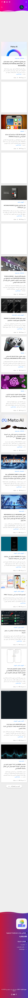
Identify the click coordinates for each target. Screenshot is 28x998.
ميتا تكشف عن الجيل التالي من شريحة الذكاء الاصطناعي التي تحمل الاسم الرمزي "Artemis (14, 436)
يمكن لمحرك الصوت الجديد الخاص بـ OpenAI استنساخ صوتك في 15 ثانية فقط (15, 396)
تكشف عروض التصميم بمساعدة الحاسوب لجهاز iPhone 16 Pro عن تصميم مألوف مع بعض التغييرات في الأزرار (15, 672)
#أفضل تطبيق (21, 627)
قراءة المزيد (18, 74)
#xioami (21, 471)
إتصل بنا (22, 944)
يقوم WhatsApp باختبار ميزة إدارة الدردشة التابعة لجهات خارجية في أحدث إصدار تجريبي (14, 726)
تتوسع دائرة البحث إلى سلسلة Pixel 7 (14, 594)
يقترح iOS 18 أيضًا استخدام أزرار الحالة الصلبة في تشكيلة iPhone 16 (15, 135)
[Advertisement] (14, 28)
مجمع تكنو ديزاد (13, 989)
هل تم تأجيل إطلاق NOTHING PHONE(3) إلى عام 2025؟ (14, 206)
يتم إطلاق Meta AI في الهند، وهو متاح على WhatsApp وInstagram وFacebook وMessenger (14, 63)
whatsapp (21, 949)
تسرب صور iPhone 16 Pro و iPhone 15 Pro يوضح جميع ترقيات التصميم (14, 319)
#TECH (21, 58)
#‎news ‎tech (14, 315)
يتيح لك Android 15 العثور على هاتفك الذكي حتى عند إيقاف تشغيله (14, 557)
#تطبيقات (15, 627)
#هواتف (15, 553)
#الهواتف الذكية (21, 202)
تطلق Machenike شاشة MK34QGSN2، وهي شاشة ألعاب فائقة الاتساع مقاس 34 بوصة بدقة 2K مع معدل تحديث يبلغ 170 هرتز (14, 517)
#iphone (22, 131)
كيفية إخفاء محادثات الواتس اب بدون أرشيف (14, 631)
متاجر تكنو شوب (20, 947)
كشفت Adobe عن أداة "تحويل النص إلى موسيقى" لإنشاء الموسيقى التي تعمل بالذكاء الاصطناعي (14, 766)
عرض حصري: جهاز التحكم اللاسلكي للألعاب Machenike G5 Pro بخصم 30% (14, 357)
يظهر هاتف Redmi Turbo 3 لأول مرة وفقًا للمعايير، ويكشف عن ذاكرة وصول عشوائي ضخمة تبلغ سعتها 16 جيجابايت (14, 476)
